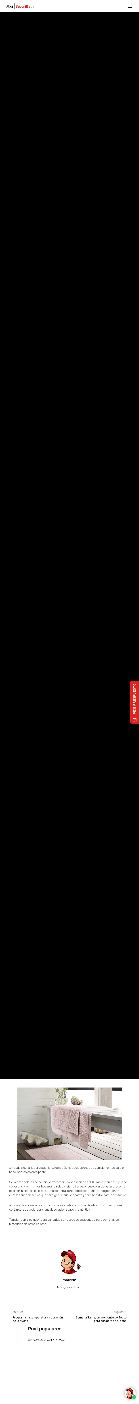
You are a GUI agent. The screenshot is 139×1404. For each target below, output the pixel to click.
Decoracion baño (36, 527)
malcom (26, 553)
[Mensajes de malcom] (12, 553)
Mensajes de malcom (68, 1287)
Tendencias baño (17, 527)
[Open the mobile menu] (130, 6)
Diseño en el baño (54, 527)
